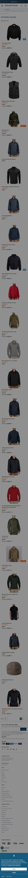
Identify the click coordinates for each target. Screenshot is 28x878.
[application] (14, 865)
